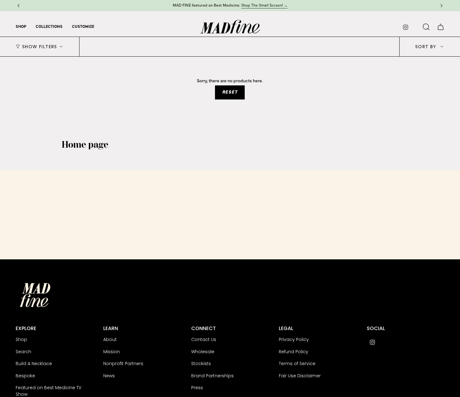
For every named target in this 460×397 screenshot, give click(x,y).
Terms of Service (297, 363)
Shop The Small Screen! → (264, 5)
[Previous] (18, 5)
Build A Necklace (34, 363)
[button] (21, 27)
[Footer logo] (35, 295)
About (110, 339)
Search (23, 352)
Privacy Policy (294, 339)
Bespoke (25, 376)
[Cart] (440, 27)
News (109, 376)
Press (197, 387)
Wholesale (202, 352)
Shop (21, 339)
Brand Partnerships (212, 376)
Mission (111, 352)
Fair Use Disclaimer (300, 376)
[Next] (441, 5)
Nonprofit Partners (123, 363)
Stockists (201, 363)
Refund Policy (293, 352)
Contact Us (203, 339)
